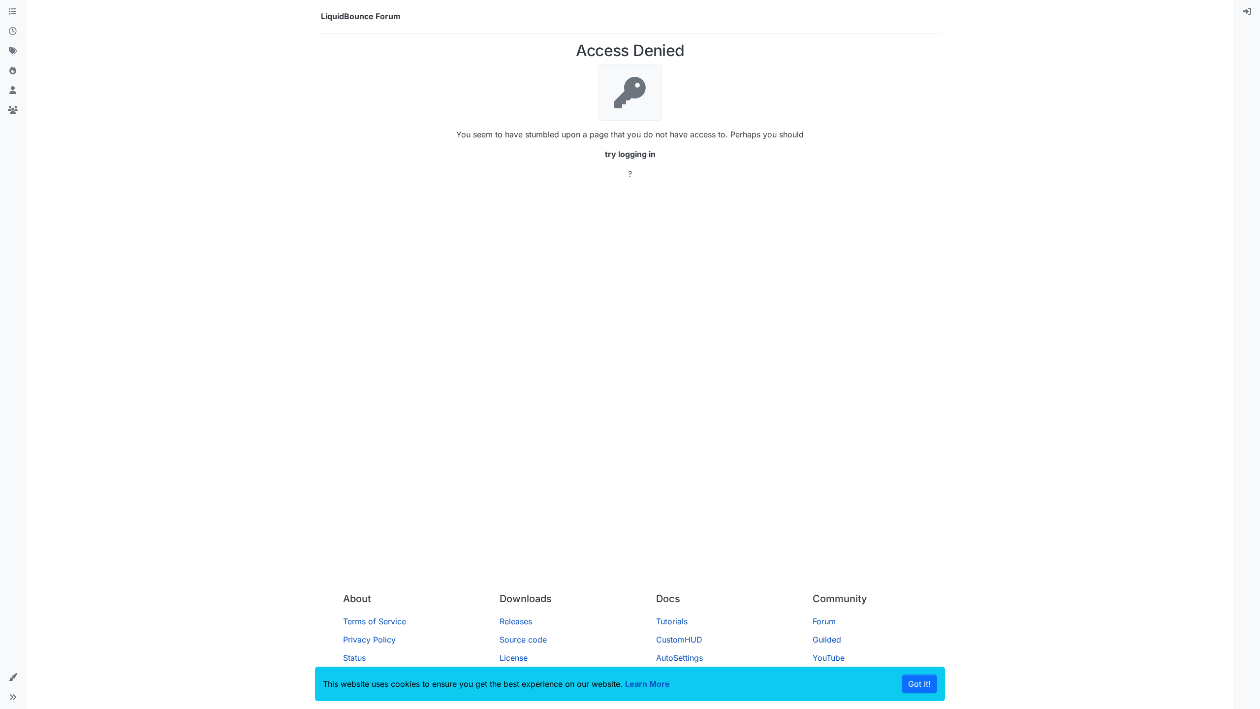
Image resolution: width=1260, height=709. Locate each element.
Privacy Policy (369, 640)
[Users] (13, 90)
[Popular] (13, 71)
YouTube (829, 658)
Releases (516, 621)
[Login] (1247, 12)
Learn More (647, 684)
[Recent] (13, 31)
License (514, 658)
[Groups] (13, 110)
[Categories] (13, 12)
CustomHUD (679, 640)
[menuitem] (1247, 12)
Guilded (827, 640)
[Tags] (13, 51)
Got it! (919, 684)
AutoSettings (679, 658)
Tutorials (672, 621)
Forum (824, 621)
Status (354, 658)
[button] (13, 677)
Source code (523, 640)
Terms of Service (374, 621)
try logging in (630, 154)
